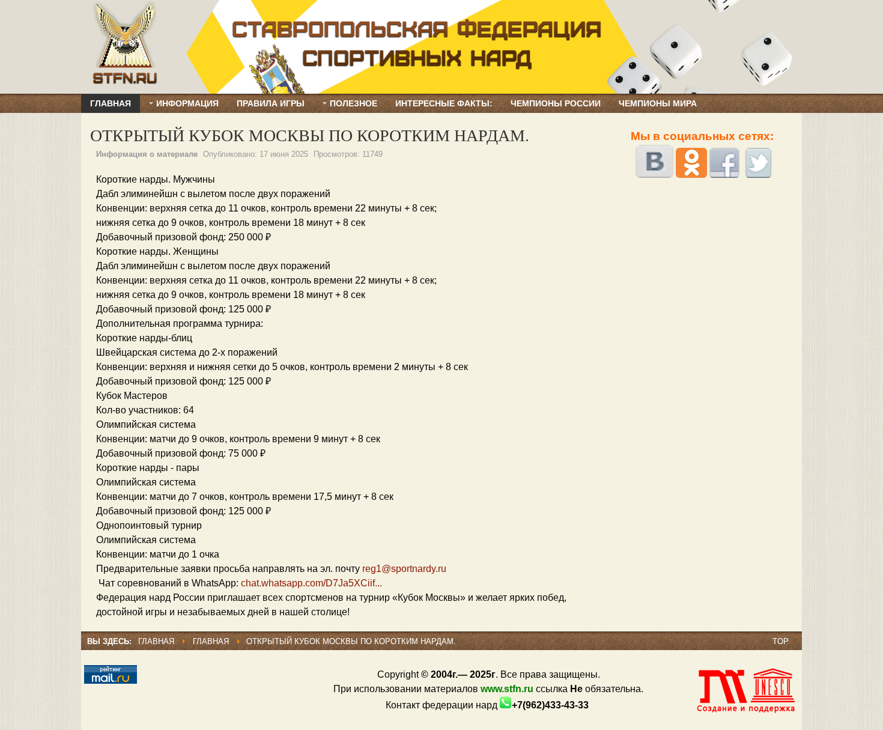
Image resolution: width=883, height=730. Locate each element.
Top (780, 641)
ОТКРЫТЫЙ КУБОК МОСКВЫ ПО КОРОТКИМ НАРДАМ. (309, 134)
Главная (156, 641)
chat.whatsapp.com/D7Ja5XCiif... (311, 583)
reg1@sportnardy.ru (404, 569)
